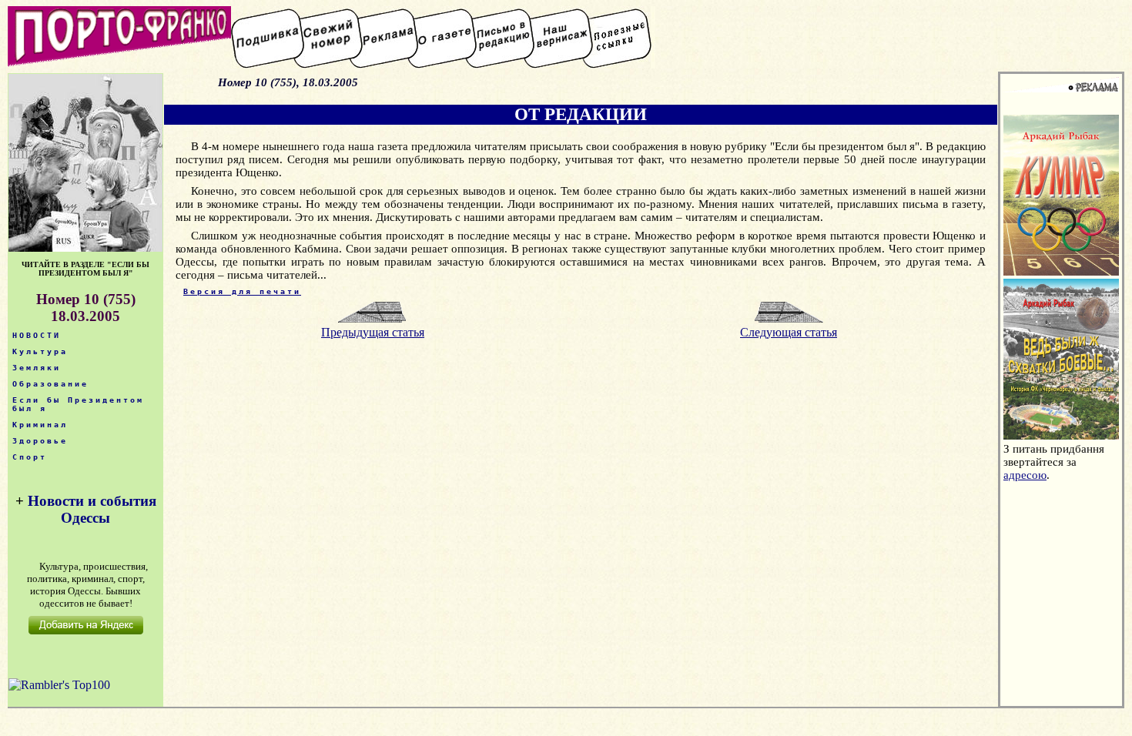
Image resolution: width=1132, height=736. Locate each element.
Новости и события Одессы (92, 509)
